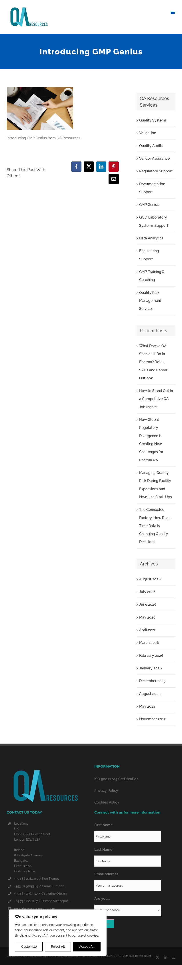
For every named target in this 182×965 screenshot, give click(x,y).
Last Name (103, 850)
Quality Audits (151, 146)
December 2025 (152, 681)
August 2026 (150, 579)
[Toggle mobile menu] (173, 12)
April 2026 (147, 630)
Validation (147, 133)
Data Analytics (151, 238)
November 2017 (152, 719)
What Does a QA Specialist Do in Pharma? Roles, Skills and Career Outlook (153, 362)
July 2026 (147, 592)
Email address (106, 874)
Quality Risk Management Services (150, 300)
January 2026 (150, 668)
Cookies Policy (106, 802)
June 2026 (147, 604)
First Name (103, 825)
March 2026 (149, 643)
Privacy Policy (106, 790)
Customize (29, 946)
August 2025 (149, 694)
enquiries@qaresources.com (34, 908)
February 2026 (151, 655)
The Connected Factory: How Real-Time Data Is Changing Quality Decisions (155, 525)
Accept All (86, 946)
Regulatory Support (156, 171)
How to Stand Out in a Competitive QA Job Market (156, 399)
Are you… (102, 898)
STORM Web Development (135, 956)
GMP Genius (149, 205)
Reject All (58, 946)
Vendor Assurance (154, 158)
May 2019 (147, 706)
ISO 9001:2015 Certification (116, 779)
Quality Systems (153, 120)
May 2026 (147, 617)
